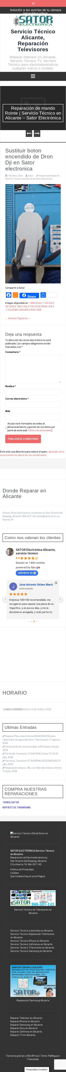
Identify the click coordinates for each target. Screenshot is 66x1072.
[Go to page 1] (31, 621)
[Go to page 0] (28, 621)
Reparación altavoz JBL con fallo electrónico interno (33, 767)
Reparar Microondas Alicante (35, 10)
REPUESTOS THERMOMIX (17, 807)
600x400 (24, 309)
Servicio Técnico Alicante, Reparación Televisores (33, 40)
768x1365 (22, 306)
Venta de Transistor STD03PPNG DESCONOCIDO (31, 760)
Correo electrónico (17, 398)
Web (7, 411)
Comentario (12, 352)
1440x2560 (35, 303)
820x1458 (36, 309)
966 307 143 (29, 516)
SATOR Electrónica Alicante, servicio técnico (36, 551)
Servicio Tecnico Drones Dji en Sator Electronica (28, 178)
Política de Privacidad (22, 869)
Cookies (14, 873)
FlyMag (52, 1055)
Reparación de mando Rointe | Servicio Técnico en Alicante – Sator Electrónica (33, 113)
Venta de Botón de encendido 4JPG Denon (28, 746)
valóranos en (25, 572)
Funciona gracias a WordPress (23, 1055)
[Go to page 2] (34, 621)
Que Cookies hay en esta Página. (28, 876)
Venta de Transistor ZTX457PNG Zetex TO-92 (30, 753)
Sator (30, 175)
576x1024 (34, 306)
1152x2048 (11, 309)
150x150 (47, 303)
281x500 (10, 306)
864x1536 (47, 306)
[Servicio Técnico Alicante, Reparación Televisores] (33, 21)
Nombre (10, 386)
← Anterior (11, 318)
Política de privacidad (39, 430)
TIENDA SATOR (11, 802)
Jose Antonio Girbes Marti (36, 584)
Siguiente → (24, 318)
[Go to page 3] (37, 621)
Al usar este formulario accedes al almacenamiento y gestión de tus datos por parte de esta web (31, 427)
